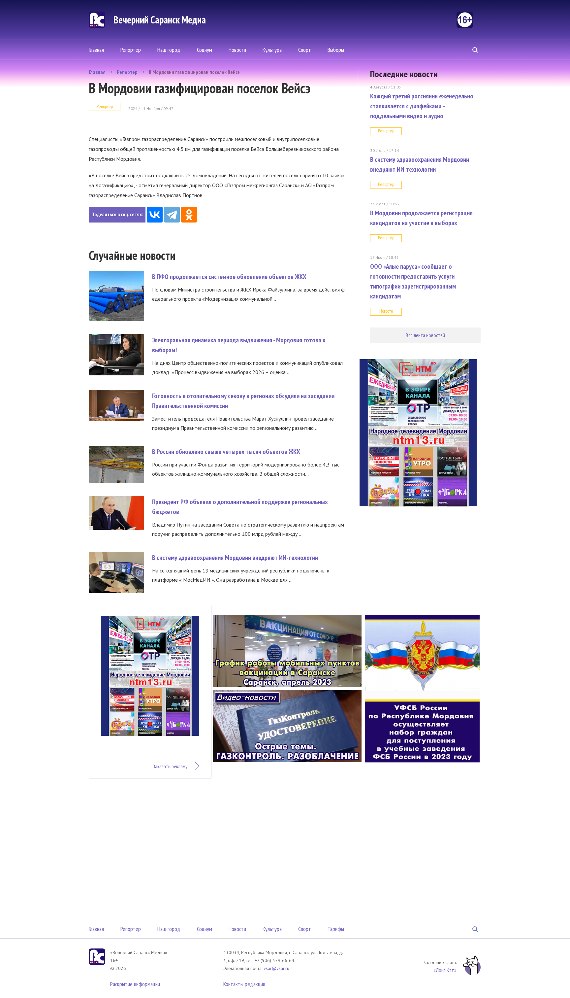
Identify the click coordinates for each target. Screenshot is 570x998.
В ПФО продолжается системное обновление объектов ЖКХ (229, 276)
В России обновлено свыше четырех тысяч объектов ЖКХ (226, 451)
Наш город (168, 49)
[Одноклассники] (189, 215)
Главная (96, 49)
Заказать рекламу (170, 766)
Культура (272, 49)
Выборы (336, 49)
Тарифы (336, 929)
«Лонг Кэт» (445, 970)
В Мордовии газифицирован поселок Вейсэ (194, 72)
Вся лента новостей (425, 335)
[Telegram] (172, 215)
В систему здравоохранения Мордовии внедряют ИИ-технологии (235, 557)
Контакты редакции (244, 984)
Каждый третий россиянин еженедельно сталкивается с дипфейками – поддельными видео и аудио (421, 106)
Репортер (130, 49)
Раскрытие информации (135, 984)
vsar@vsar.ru (276, 968)
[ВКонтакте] (155, 215)
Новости (237, 49)
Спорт (304, 49)
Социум (204, 49)
